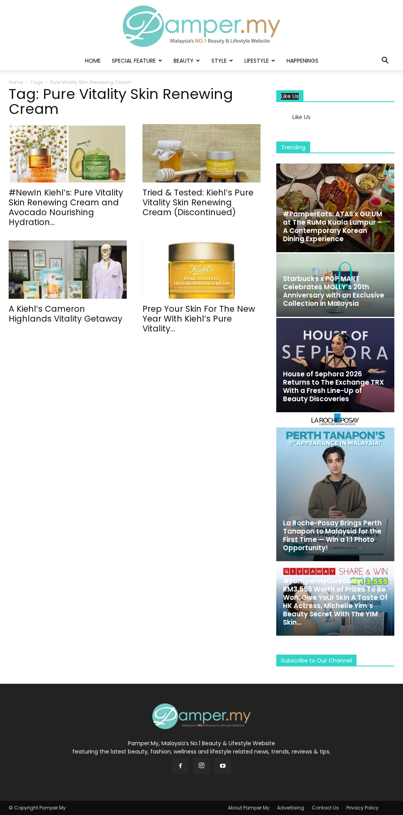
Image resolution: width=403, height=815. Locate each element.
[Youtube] (223, 766)
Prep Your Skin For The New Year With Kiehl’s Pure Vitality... (198, 318)
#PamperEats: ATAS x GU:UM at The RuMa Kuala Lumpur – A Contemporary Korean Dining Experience (332, 226)
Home (93, 61)
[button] (384, 61)
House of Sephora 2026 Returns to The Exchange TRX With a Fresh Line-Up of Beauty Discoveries (333, 386)
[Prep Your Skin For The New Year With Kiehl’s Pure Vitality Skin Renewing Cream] (201, 269)
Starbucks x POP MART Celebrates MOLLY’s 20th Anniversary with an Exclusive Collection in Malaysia (333, 291)
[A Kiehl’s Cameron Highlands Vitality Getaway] (68, 269)
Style (219, 61)
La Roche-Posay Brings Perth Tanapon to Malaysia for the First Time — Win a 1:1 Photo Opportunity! (332, 535)
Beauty (184, 61)
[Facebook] (180, 766)
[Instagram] (201, 766)
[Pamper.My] (201, 26)
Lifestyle (256, 61)
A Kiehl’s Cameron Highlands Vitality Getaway (65, 313)
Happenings (302, 61)
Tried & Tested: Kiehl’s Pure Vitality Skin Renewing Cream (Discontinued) (197, 202)
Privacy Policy (362, 807)
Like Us (290, 96)
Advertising (290, 807)
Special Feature (134, 61)
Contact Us (325, 807)
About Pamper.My (249, 807)
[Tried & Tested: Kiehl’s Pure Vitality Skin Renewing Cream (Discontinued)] (201, 153)
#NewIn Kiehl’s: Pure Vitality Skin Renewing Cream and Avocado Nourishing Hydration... (66, 207)
